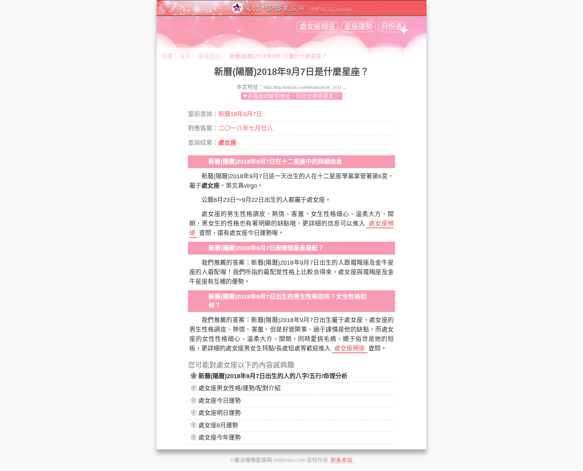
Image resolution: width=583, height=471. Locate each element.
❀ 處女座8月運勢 (214, 425)
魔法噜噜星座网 (253, 460)
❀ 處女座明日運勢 (216, 413)
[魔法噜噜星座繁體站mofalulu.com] (291, 11)
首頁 (184, 56)
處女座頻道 (317, 27)
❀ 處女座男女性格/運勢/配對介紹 (236, 388)
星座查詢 (209, 56)
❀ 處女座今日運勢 (216, 400)
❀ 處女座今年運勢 (216, 437)
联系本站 (341, 460)
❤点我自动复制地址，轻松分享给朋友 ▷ (291, 96)
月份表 (391, 27)
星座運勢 (358, 27)
